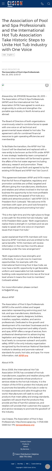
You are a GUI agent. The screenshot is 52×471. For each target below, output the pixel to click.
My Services (24, 449)
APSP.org (23, 355)
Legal (12, 464)
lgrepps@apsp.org (25, 425)
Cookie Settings (36, 464)
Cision (29, 467)
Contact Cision (25, 441)
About (25, 446)
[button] (42, 4)
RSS (27, 464)
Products (25, 444)
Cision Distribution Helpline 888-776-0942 (26, 455)
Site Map (20, 464)
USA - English (8, 55)
